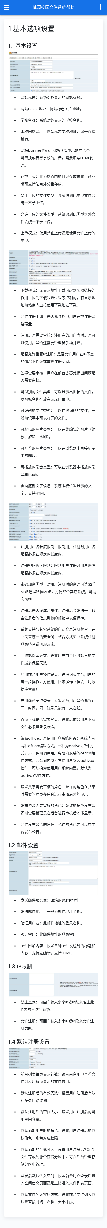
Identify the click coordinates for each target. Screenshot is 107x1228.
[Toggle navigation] (7, 7)
